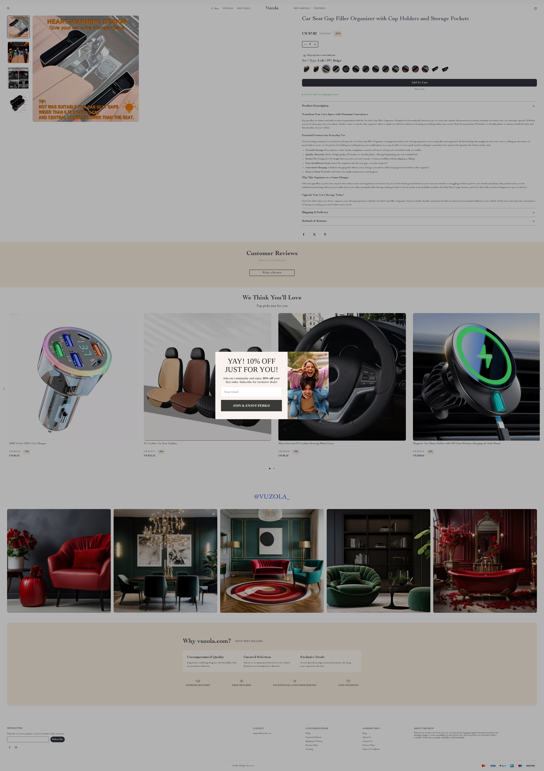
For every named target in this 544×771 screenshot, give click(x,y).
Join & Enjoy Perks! (251, 405)
